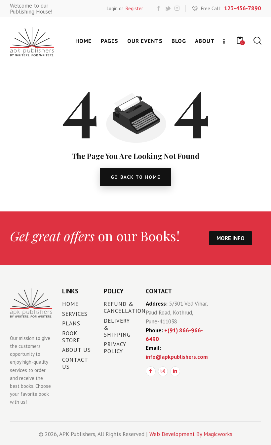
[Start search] (257, 41)
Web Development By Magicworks (190, 434)
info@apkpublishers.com (177, 356)
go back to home (136, 177)
